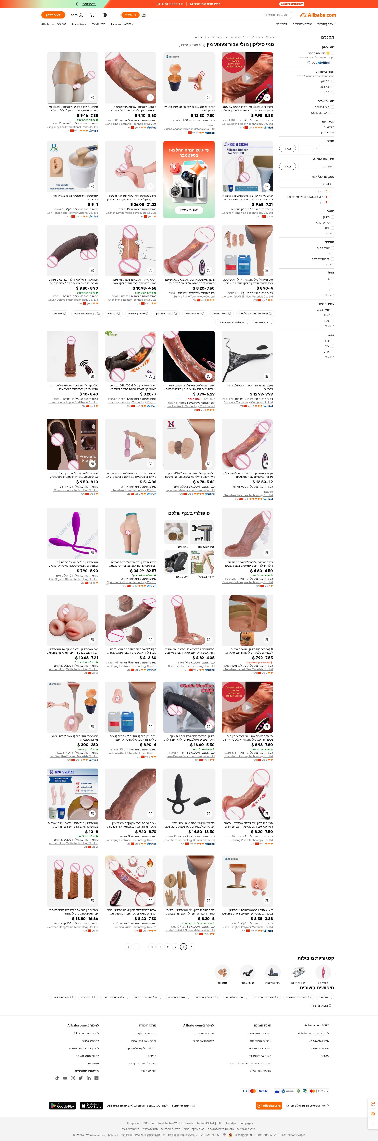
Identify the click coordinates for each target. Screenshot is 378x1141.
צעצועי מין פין (320, 1005)
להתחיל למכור (90, 1040)
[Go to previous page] (191, 946)
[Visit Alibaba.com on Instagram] (72, 1078)
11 (136, 946)
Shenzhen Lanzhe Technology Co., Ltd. (191, 666)
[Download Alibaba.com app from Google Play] (62, 1106)
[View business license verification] (224, 1135)
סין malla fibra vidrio (85, 313)
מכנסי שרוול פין (164, 313)
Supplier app (180, 1105)
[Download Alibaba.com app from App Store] (91, 1106)
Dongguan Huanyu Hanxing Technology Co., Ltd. (130, 402)
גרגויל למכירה (219, 313)
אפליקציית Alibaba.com (122, 1105)
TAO (219, 1123)
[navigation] (306, 492)
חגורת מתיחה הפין (264, 997)
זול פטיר (323, 997)
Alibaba (270, 37)
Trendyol (231, 1123)
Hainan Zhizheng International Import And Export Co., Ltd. (72, 402)
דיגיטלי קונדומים (205, 997)
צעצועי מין (218, 37)
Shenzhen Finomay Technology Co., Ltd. (132, 299)
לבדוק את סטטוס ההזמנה (84, 1048)
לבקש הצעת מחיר (203, 1040)
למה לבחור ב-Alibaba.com (313, 1033)
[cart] (92, 15)
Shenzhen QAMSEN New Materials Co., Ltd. (247, 296)
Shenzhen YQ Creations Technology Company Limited (247, 402)
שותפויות (93, 1063)
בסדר (287, 148)
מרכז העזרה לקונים (145, 1033)
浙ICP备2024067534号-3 (289, 1135)
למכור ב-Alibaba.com (86, 1033)
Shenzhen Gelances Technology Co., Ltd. (248, 495)
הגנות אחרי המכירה (260, 1055)
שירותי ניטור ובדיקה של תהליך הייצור (250, 1063)
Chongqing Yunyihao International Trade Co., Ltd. (72, 126)
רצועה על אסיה (193, 313)
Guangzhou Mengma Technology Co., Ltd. (247, 582)
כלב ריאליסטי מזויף (113, 997)
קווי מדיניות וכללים (260, 1070)
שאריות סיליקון (61, 997)
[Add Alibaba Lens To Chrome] (269, 1106)
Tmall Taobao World (170, 1123)
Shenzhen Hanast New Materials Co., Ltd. (248, 669)
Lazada (189, 1123)
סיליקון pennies (136, 313)
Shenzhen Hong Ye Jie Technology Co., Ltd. (247, 212)
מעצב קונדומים (176, 997)
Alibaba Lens (307, 1105)
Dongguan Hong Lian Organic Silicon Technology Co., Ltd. (72, 579)
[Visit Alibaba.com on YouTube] (65, 1078)
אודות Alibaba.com (317, 1025)
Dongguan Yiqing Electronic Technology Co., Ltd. (130, 123)
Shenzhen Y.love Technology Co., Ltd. (133, 490)
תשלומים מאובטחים (259, 1033)
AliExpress (133, 1123)
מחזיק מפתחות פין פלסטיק (253, 313)
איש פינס (57, 313)
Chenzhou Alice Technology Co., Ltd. (75, 490)
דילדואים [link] (200, 37)
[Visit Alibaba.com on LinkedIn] (88, 1078)
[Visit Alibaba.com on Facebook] (96, 1078)
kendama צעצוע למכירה (231, 322)
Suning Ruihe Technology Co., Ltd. (194, 296)
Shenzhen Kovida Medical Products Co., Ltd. (130, 212)
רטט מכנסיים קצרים (297, 997)
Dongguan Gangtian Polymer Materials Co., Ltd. (189, 128)
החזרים (152, 1055)
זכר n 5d (111, 313)
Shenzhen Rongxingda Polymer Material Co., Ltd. (72, 212)
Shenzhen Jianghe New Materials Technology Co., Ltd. (189, 490)
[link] (373, 1104)
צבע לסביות (261, 322)
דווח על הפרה (148, 1070)
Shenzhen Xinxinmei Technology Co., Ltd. (131, 582)
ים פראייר (86, 997)
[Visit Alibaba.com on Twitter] (80, 1078)
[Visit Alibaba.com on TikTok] (57, 1078)
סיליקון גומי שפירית (146, 997)
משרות (325, 1055)
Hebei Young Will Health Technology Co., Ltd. (247, 123)
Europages (246, 1123)
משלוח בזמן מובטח (260, 1048)
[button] (143, 15)
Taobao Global (205, 1123)
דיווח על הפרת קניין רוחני (142, 1063)
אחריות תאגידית (319, 1048)
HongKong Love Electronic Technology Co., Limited (189, 406)
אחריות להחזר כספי (260, 1040)
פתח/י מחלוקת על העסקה (141, 1048)
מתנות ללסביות (234, 997)
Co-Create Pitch (319, 1040)
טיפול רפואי (253, 37)
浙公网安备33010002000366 (253, 1135)
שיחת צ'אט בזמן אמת (143, 1040)
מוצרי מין (235, 37)
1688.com (149, 1123)
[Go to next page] (128, 946)
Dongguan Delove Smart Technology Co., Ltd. (72, 299)
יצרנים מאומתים (204, 1033)
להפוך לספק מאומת (87, 1055)
